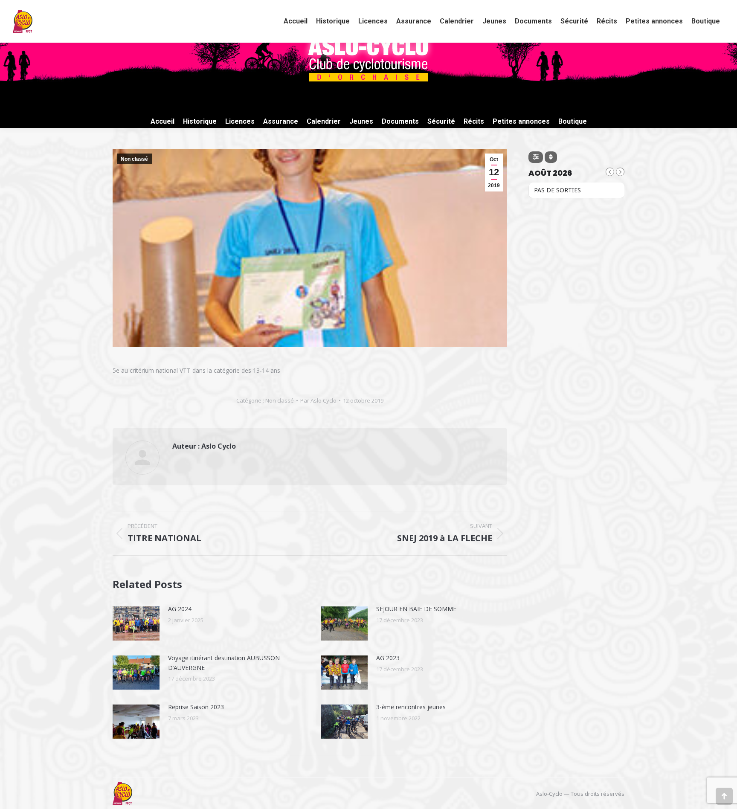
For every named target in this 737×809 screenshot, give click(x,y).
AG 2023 (388, 658)
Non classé (134, 159)
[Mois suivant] (620, 172)
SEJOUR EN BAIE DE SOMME (416, 609)
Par (318, 400)
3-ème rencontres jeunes (411, 707)
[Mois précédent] (610, 172)
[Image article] (136, 623)
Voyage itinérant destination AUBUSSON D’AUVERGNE (224, 662)
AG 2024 (180, 609)
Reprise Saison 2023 (196, 707)
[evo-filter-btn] (535, 157)
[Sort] (551, 157)
